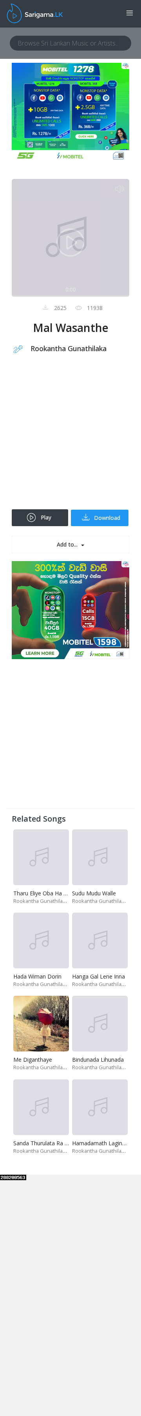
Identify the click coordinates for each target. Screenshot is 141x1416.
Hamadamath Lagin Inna (103, 1143)
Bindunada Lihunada (98, 1059)
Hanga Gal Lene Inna (98, 976)
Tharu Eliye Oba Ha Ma (42, 893)
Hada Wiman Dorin (37, 976)
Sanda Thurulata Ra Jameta (48, 1143)
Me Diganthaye (32, 1059)
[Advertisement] (70, 436)
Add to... (68, 544)
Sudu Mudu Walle (94, 893)
